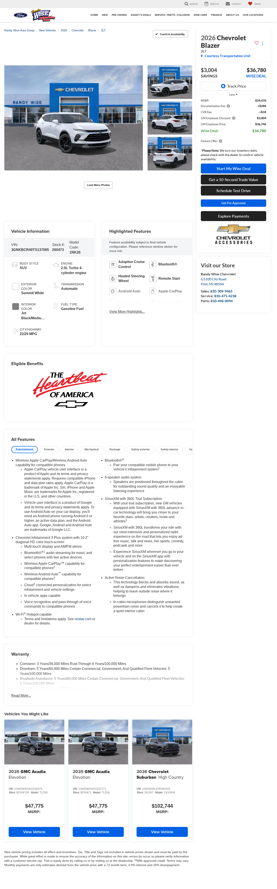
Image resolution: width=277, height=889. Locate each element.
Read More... (21, 695)
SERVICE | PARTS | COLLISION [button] (172, 15)
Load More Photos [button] (98, 185)
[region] (233, 131)
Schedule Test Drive (233, 190)
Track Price (236, 86)
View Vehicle (34, 831)
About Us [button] (232, 15)
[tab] (24, 449)
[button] (73, 117)
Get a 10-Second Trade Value (233, 179)
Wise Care (200, 15)
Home (94, 15)
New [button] (105, 15)
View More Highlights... (127, 311)
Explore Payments (233, 216)
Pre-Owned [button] (119, 15)
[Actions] (262, 44)
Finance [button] (216, 15)
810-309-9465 (221, 291)
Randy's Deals (141, 15)
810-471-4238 (225, 296)
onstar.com (83, 619)
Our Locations (253, 15)
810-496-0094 (222, 301)
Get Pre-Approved (233, 203)
